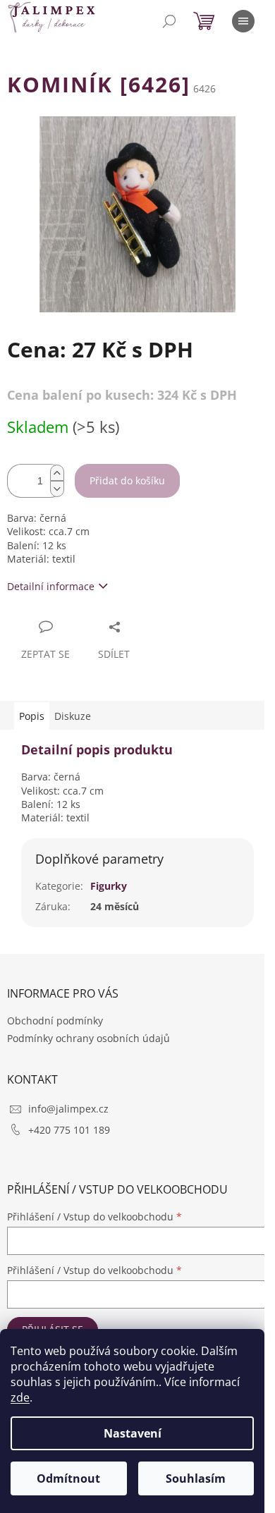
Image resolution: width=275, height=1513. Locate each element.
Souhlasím (196, 1478)
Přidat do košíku (127, 480)
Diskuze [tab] (72, 716)
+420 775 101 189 (69, 1130)
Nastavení (132, 1433)
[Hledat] (169, 21)
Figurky (108, 886)
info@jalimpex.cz (68, 1108)
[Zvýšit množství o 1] (57, 473)
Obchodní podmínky (55, 1020)
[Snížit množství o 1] (57, 489)
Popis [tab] (31, 716)
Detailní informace (50, 586)
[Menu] (243, 21)
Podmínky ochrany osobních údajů (88, 1038)
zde (20, 1397)
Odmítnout (68, 1478)
